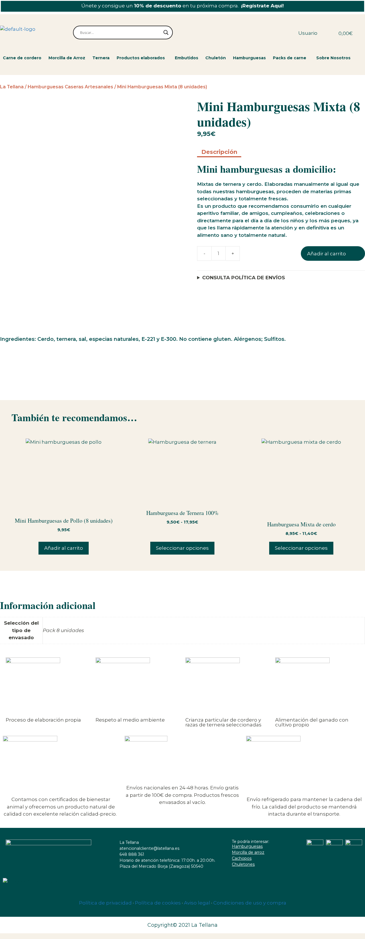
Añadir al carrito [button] (63, 548)
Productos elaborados (141, 57)
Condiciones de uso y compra (249, 903)
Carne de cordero (22, 57)
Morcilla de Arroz (66, 57)
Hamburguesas (249, 57)
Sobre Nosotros (333, 57)
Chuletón (215, 57)
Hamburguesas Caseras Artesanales (70, 86)
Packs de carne (289, 57)
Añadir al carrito (326, 253)
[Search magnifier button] (166, 32)
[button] (142, 58)
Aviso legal (197, 903)
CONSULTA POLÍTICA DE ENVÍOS (243, 277)
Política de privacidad (105, 903)
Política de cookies (158, 903)
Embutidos (186, 57)
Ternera (101, 57)
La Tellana (12, 86)
